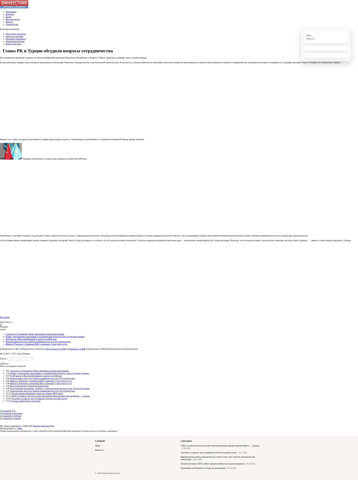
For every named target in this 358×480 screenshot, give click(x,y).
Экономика (11, 12)
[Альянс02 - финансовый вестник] (14, 7)
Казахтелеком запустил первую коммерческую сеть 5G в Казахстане (38, 341)
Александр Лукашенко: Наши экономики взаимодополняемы (35, 334)
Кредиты (10, 14)
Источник (5, 317)
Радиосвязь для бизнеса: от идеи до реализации (203, 468)
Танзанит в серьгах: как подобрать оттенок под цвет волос (39, 398)
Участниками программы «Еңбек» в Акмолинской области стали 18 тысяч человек (50, 388)
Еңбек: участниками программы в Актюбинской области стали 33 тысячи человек (45, 336)
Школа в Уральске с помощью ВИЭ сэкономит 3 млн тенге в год (36, 344)
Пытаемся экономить (16, 39)
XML (19, 428)
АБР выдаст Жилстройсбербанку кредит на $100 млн (31, 339)
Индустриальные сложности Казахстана (29, 386)
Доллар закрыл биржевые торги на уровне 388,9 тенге (37, 393)
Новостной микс (14, 44)
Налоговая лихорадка (16, 34)
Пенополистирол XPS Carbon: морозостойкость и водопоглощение (213, 464)
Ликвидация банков (15, 41)
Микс (97, 445)
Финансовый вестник (43, 426)
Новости (99, 450)
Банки (8, 17)
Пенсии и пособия (14, 36)
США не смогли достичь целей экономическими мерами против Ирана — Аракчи (50, 396)
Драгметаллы (12, 24)
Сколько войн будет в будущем (25, 401)
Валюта (9, 22)
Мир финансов (13, 19)
